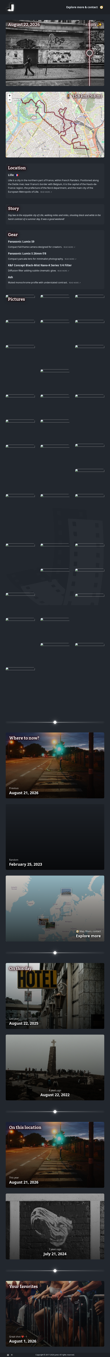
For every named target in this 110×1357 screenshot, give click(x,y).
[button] (9, 95)
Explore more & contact (82, 7)
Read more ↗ (46, 192)
